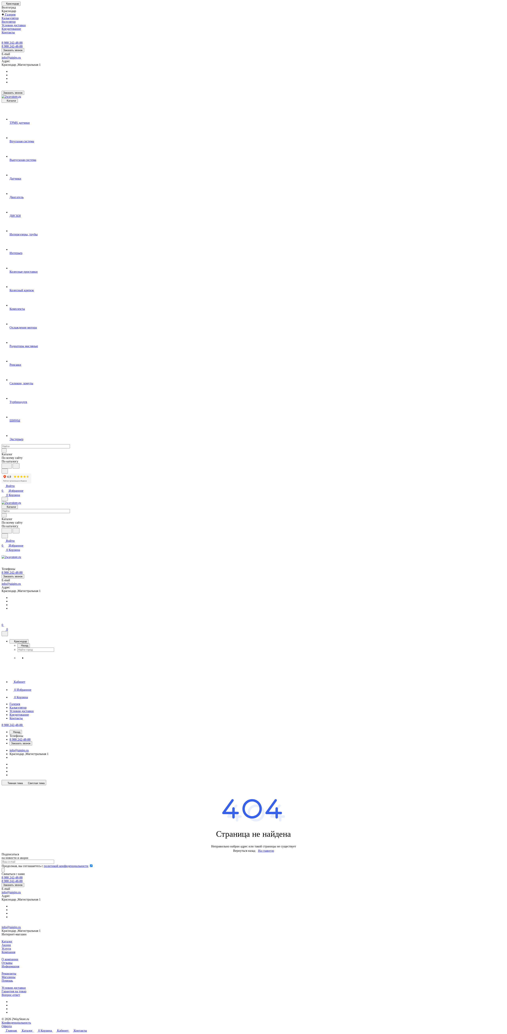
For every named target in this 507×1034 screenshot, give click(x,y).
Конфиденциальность (16, 1022)
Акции (6, 945)
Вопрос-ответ (11, 995)
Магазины (8, 977)
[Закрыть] (5, 633)
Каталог (7, 941)
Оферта (7, 1026)
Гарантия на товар (14, 991)
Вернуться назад (244, 850)
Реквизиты (9, 973)
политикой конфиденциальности (66, 866)
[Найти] (16, 466)
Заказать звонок (13, 50)
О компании (10, 959)
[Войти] (3, 620)
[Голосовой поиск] (7, 466)
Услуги (6, 948)
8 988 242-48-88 (12, 42)
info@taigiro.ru (11, 57)
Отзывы (7, 962)
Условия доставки (14, 987)
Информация (10, 966)
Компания (8, 952)
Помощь (7, 980)
